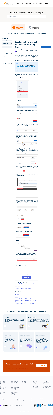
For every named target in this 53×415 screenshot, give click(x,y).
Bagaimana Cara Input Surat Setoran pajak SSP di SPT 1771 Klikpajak (25, 301)
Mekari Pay (2, 391)
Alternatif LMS (13, 394)
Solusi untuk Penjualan (14, 388)
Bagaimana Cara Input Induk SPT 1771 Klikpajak (24, 303)
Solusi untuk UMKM (14, 382)
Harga (22, 3)
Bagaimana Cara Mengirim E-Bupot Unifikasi (23, 298)
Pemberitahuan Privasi (47, 386)
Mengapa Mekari (46, 382)
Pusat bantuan (35, 381)
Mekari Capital (2, 392)
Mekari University (3, 394)
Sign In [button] (46, 3)
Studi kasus (24, 381)
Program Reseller (35, 386)
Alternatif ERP (13, 393)
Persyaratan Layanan (47, 387)
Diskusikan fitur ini (46, 47)
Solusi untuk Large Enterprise (14, 384)
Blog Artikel (24, 382)
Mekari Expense (3, 387)
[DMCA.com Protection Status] (50, 405)
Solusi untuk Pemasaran (15, 389)
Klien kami (45, 383)
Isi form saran (26, 277)
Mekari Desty (2, 393)
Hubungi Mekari (35, 382)
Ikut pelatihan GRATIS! (33, 50)
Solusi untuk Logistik (14, 392)
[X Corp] (24, 265)
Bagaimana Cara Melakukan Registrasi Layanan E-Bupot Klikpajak (26, 296)
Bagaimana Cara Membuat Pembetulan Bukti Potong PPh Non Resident (26, 294)
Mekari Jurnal (2, 382)
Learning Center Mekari (22, 49)
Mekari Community (36, 383)
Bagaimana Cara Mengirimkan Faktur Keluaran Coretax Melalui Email (25, 284)
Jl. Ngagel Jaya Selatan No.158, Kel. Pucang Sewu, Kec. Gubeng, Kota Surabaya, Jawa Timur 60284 (20, 400)
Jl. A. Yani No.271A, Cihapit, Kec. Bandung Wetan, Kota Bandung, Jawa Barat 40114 (33, 400)
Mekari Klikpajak (28, 3)
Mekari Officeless (3, 388)
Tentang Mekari (46, 381)
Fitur (18, 3)
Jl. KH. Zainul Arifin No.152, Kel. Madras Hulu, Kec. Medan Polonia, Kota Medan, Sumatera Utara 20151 (46, 400)
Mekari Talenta (2, 381)
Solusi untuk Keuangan (15, 387)
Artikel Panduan (35, 387)
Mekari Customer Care (37, 3)
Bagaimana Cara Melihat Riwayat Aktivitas (23, 288)
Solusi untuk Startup (14, 381)
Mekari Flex (2, 386)
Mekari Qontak (2, 383)
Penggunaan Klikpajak (19, 286)
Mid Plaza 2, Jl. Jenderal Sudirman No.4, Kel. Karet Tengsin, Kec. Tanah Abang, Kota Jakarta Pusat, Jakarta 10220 (7, 400)
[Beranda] (8, 3)
